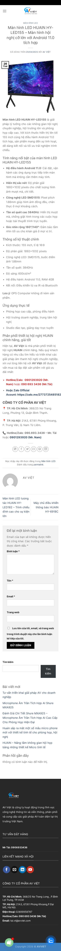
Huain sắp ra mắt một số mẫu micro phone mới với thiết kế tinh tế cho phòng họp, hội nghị (30, 732)
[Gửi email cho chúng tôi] (14, 869)
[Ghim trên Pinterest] (40, 449)
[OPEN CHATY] (9, 942)
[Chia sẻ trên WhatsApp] (15, 449)
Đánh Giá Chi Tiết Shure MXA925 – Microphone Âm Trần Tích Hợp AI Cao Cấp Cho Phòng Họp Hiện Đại (30, 718)
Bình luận (13, 551)
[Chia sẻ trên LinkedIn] (46, 449)
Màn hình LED (30, 23)
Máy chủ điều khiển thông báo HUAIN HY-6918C (46, 507)
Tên (10, 580)
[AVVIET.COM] (30, 11)
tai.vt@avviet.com (20, 920)
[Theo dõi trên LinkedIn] (22, 869)
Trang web (13, 612)
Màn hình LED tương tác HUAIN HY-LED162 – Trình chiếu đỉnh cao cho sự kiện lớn (16, 507)
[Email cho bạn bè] (33, 449)
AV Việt (47, 52)
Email (11, 596)
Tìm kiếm (8, 662)
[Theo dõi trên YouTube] (30, 869)
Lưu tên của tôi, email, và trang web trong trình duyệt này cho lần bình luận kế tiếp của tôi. (30, 633)
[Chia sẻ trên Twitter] (27, 449)
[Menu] (5, 11)
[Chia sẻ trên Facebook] (21, 449)
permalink (38, 464)
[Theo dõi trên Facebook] (6, 869)
